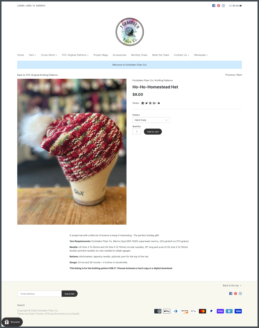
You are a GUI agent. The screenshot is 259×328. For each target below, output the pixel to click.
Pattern (136, 115)
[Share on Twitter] (146, 102)
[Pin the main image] (150, 102)
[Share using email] (159, 102)
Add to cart (153, 131)
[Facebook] (213, 5)
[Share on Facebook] (143, 102)
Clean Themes (36, 313)
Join (28, 5)
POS (47, 313)
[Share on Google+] (154, 102)
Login (20, 5)
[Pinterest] (218, 5)
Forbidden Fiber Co (142, 80)
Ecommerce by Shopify (67, 313)
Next (239, 74)
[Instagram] (223, 5)
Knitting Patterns (164, 80)
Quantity (136, 126)
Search (21, 305)
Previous (230, 74)
